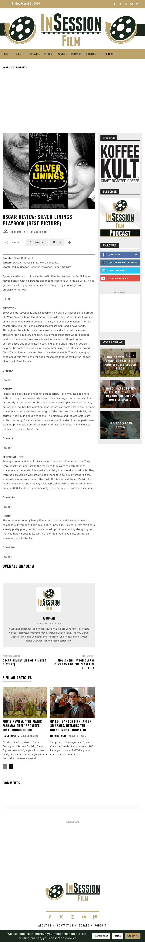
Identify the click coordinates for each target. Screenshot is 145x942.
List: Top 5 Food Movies (120, 425)
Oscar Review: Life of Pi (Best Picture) (24, 662)
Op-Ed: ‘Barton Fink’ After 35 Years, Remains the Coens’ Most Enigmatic (71, 725)
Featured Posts (19, 67)
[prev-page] (5, 766)
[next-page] (11, 766)
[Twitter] (120, 4)
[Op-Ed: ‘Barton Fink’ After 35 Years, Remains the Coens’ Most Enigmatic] (72, 702)
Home (5, 67)
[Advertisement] (72, 100)
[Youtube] (131, 4)
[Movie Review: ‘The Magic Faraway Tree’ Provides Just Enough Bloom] (25, 702)
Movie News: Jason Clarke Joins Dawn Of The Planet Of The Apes (74, 664)
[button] (105, 54)
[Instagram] (126, 4)
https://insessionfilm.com (48, 623)
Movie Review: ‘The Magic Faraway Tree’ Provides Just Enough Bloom (22, 725)
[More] (69, 242)
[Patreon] (137, 4)
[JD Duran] (6, 232)
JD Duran (16, 232)
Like (135, 254)
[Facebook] (114, 4)
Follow (132, 262)
